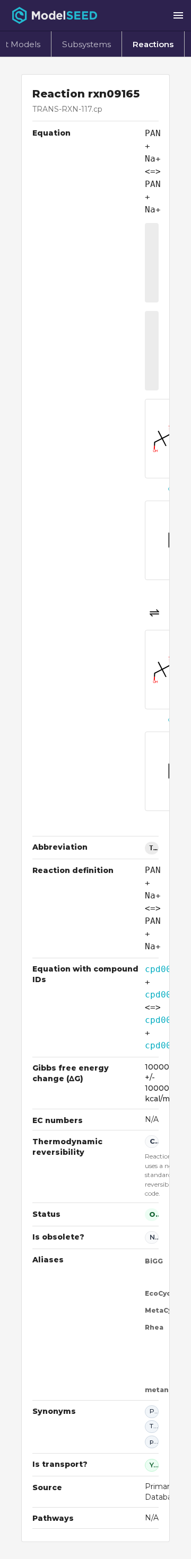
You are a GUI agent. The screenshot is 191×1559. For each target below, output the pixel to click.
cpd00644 (166, 969)
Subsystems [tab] (86, 44)
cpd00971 (166, 995)
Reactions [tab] (153, 44)
